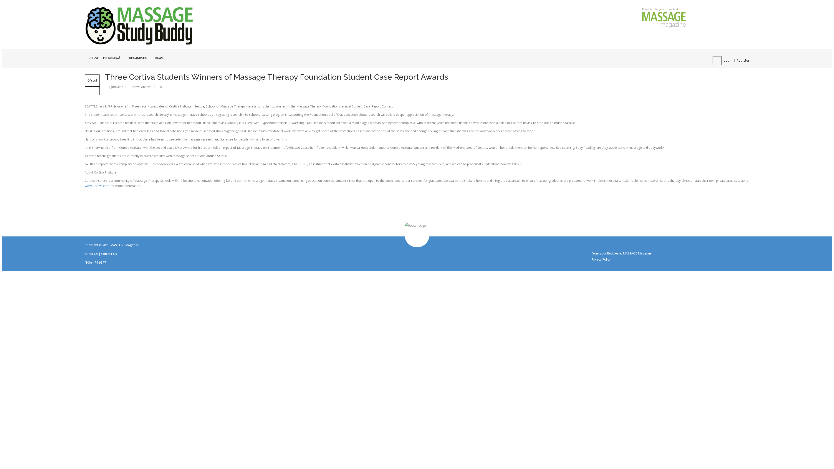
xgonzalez (116, 87)
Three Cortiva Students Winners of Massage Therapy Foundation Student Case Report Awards (276, 76)
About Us (91, 254)
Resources (138, 58)
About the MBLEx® (105, 58)
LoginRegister (736, 60)
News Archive (141, 87)
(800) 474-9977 (95, 262)
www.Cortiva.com (97, 186)
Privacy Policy (601, 259)
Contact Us (109, 254)
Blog (159, 58)
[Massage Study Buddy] (184, 25)
